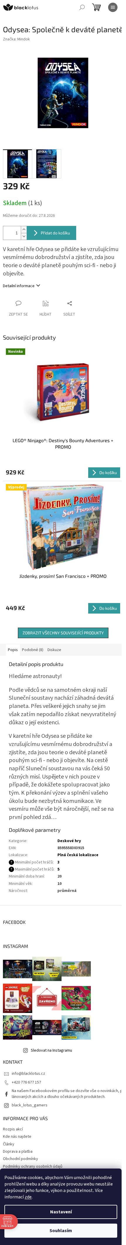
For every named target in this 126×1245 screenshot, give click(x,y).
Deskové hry (69, 841)
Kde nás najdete (17, 1137)
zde (28, 1197)
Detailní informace (19, 286)
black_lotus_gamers (29, 1105)
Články (8, 1144)
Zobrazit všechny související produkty (63, 632)
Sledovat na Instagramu (51, 1050)
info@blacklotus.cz (28, 1074)
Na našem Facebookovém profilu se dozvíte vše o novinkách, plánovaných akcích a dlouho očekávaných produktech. (67, 1093)
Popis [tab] (13, 650)
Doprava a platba (18, 1151)
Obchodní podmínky (20, 1159)
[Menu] (113, 7)
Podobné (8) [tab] (32, 650)
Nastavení (61, 1212)
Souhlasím (61, 1230)
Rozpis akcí (13, 1129)
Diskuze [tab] (54, 650)
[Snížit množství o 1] (24, 236)
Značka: (16, 39)
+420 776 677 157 (26, 1082)
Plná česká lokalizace (77, 855)
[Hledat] (82, 7)
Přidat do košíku (55, 232)
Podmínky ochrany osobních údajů (32, 1166)
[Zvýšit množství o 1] (24, 229)
